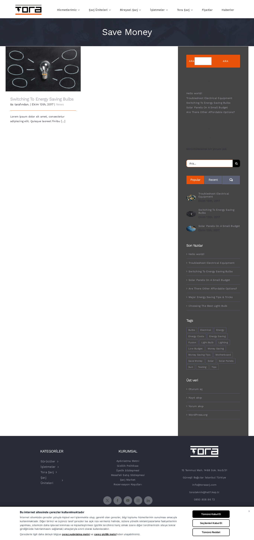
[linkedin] (148, 500)
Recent (213, 179)
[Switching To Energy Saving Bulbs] (191, 213)
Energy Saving (217, 336)
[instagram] (138, 500)
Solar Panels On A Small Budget (207, 107)
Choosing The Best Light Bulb (208, 305)
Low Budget (195, 348)
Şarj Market (127, 479)
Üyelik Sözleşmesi (127, 470)
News (60, 104)
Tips (214, 367)
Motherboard (223, 354)
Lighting (223, 342)
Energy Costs (196, 336)
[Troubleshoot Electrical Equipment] (191, 197)
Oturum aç (196, 389)
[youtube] (128, 500)
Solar (211, 360)
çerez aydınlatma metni (76, 534)
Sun (190, 367)
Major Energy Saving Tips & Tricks (211, 297)
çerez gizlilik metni (105, 534)
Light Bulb (207, 342)
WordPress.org (198, 414)
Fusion (192, 342)
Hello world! (194, 93)
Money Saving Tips (199, 354)
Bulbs (191, 330)
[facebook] (117, 500)
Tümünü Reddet (211, 532)
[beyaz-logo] (204, 447)
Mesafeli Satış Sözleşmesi (128, 475)
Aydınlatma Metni (127, 460)
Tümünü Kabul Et (211, 514)
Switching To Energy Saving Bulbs (43, 66)
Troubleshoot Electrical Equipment (209, 98)
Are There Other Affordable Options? (210, 112)
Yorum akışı (196, 406)
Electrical (205, 330)
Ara (191, 61)
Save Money (195, 360)
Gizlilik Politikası (128, 465)
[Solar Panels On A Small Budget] (191, 228)
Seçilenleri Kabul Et (211, 523)
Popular (195, 179)
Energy (220, 330)
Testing (202, 367)
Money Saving (216, 348)
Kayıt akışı (195, 397)
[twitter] (107, 500)
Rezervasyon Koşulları (128, 484)
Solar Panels (226, 360)
